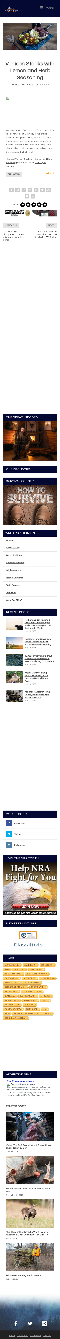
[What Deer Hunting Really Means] (30, 1257)
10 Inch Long (47, 978)
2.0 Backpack (11, 978)
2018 (44, 1009)
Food (22, 84)
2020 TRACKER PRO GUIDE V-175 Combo (32, 1014)
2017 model (31, 1009)
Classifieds (22, 1336)
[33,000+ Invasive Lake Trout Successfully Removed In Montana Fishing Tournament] (14, 660)
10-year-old (11, 991)
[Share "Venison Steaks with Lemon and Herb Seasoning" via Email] (27, 196)
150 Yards (45, 996)
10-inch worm (38, 987)
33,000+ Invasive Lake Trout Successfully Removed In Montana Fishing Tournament (39, 658)
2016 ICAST (29, 1005)
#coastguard (12, 965)
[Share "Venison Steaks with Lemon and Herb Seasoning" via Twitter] (18, 190)
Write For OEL (13, 600)
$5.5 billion (30, 965)
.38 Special (19, 969)
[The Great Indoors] (30, 441)
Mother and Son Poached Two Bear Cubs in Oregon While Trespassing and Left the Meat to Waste (38, 624)
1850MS (45, 1000)
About (12, 1336)
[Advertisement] (30, 758)
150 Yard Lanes (28, 996)
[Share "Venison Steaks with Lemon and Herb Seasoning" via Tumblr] (30, 190)
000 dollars (36, 969)
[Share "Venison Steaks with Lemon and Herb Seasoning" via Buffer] (42, 190)
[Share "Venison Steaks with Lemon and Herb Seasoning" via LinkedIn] (36, 190)
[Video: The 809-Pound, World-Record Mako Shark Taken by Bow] (30, 1126)
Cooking (15, 84)
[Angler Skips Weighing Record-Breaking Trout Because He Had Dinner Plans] (14, 677)
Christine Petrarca (15, 563)
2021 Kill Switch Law (15, 1018)
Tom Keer (11, 593)
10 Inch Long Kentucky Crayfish (22, 983)
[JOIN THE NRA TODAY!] (30, 888)
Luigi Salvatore (13, 570)
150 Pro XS (10, 996)
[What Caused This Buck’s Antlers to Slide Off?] (30, 1170)
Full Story (14, 174)
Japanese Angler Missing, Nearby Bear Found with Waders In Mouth (37, 694)
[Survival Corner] (30, 505)
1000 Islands (30, 1000)
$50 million (47, 965)
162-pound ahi (12, 1000)
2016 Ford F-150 (12, 1005)
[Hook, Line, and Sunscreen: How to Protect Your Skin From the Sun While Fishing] (14, 643)
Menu (50, 8)
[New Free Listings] (30, 938)
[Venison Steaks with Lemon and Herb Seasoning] (30, 36)
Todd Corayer (13, 585)
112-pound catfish (32, 991)
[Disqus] (30, 290)
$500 (7, 969)
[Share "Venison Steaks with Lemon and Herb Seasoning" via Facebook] (11, 190)
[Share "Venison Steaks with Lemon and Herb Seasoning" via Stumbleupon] (48, 190)
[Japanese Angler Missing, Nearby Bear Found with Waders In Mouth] (14, 696)
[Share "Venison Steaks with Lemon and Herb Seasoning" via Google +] (24, 190)
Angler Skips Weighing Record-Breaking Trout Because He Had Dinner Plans (37, 677)
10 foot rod (29, 978)
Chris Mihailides (14, 555)
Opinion (10, 540)
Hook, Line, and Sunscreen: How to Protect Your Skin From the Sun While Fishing (38, 642)
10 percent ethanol (15, 987)
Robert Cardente (14, 578)
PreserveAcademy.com (23, 1084)
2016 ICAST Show (13, 1009)
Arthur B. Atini (13, 548)
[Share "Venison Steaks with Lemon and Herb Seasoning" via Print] (33, 196)
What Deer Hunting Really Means (23, 1275)
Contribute (35, 1336)
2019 (7, 1014)
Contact (47, 1336)
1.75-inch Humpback (37, 974)
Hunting (30, 84)
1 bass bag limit (13, 974)
